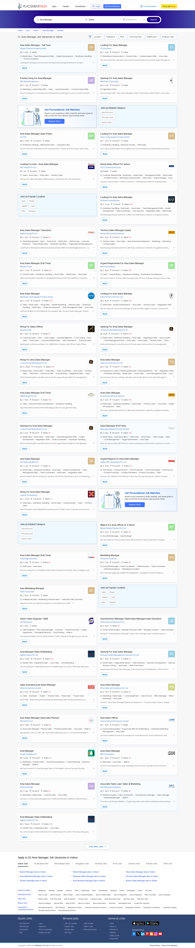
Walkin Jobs (88, 926)
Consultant (80, 6)
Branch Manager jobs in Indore (33, 872)
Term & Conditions (45, 929)
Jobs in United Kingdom (84, 895)
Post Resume (113, 6)
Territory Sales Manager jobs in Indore (142, 876)
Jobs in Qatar (68, 895)
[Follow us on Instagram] (156, 934)
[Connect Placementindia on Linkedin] (143, 934)
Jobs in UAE (42, 895)
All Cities (148, 890)
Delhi (76, 890)
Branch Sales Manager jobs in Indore (141, 881)
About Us (113, 926)
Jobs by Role (70, 903)
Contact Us (114, 929)
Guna (33, 206)
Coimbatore (131, 890)
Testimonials (24, 926)
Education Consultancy (151, 907)
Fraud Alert (114, 939)
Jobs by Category (44, 903)
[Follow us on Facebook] (134, 934)
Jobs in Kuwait (55, 895)
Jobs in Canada (150, 895)
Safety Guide (114, 936)
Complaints (23, 929)
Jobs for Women (70, 899)
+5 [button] (49, 334)
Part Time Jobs (55, 899)
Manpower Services (75, 907)
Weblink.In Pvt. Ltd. (42, 945)
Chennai (69, 890)
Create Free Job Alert (141, 903)
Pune (94, 890)
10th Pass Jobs (142, 899)
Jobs (54, 6)
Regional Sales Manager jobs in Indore (89, 876)
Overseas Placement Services (96, 907)
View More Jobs (96, 846)
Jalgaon (24, 206)
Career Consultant (116, 907)
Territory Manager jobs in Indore (33, 881)
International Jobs (124, 903)
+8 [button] (50, 270)
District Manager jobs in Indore (86, 872)
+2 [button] (130, 659)
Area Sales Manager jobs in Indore (140, 872)
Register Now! (54, 121)
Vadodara (32, 211)
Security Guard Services (47, 910)
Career (66, 6)
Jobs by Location (84, 903)
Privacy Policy (155, 945)
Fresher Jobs (83, 899)
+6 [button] (49, 466)
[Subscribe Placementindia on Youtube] (160, 934)
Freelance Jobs (96, 899)
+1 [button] (51, 499)
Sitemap (113, 933)
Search (153, 19)
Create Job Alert (45, 933)
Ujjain (23, 201)
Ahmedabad (103, 890)
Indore (140, 890)
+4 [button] (130, 237)
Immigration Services (133, 907)
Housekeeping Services (67, 910)
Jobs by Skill (58, 903)
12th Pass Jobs (128, 899)
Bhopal (31, 201)
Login (98, 6)
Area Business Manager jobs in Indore (89, 881)
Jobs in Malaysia (136, 895)
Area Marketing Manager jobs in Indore (36, 876)
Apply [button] (24, 68)
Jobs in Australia (164, 895)
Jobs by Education (99, 903)
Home (112, 923)
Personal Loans (107, 117)
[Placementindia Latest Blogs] (151, 934)
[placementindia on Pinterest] (147, 934)
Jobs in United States (103, 895)
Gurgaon (113, 890)
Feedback (42, 926)
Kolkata (60, 890)
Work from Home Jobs (112, 899)
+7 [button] (50, 758)
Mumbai (52, 890)
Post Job (169, 6)
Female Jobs (69, 929)
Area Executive (107, 112)
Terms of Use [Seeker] (169, 945)
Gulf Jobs (112, 903)
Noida (122, 890)
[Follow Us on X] (138, 934)
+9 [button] (49, 237)
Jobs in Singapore (120, 895)
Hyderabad (85, 890)
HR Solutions (60, 907)
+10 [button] (131, 204)
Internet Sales (107, 122)
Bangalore (42, 890)
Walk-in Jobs (43, 899)
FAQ (20, 933)
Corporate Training (170, 907)
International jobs (90, 929)
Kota (23, 211)
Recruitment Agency (45, 907)
